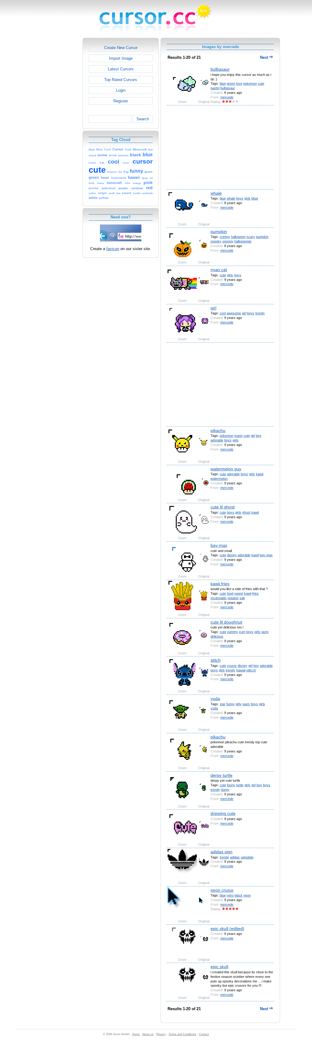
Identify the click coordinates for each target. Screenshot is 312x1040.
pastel (215, 88)
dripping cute (223, 813)
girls (247, 198)
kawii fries (220, 583)
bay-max (219, 545)
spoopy (227, 241)
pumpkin (219, 231)
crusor (232, 665)
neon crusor (222, 890)
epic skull (219, 966)
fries (255, 593)
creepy (225, 237)
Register (120, 101)
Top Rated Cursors (120, 79)
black (239, 895)
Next (264, 57)
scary (250, 237)
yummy (232, 632)
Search (142, 119)
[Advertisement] (56, 129)
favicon (112, 248)
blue (223, 83)
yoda (215, 698)
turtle (239, 785)
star (222, 704)
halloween (238, 237)
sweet (238, 593)
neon (247, 895)
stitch (216, 660)
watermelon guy (226, 468)
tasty (265, 632)
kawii (259, 474)
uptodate (247, 857)
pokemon (250, 83)
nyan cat (219, 269)
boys (239, 198)
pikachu (218, 430)
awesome (234, 313)
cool (223, 313)
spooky (216, 241)
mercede (226, 97)
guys (237, 275)
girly (239, 704)
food (230, 593)
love (239, 83)
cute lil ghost (223, 506)
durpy (225, 789)
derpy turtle (221, 775)
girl (213, 308)
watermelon (219, 478)
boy (258, 435)
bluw (254, 198)
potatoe (233, 598)
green (231, 83)
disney (232, 555)
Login (121, 90)
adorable (217, 440)
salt (242, 598)
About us (148, 1034)
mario (238, 435)
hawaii (240, 670)
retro (230, 895)
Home (136, 1034)
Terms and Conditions (182, 1034)
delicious (217, 636)
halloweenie (242, 241)
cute (261, 83)
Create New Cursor (120, 47)
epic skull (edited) (227, 928)
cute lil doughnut (226, 622)
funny (230, 704)
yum (242, 632)
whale (216, 193)
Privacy (161, 1034)
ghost (246, 512)
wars (246, 704)
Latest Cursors (121, 69)
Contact (204, 1034)
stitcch (251, 670)
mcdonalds (219, 598)
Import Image (121, 58)
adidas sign (221, 851)
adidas (235, 857)
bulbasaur (220, 69)
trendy (260, 313)
